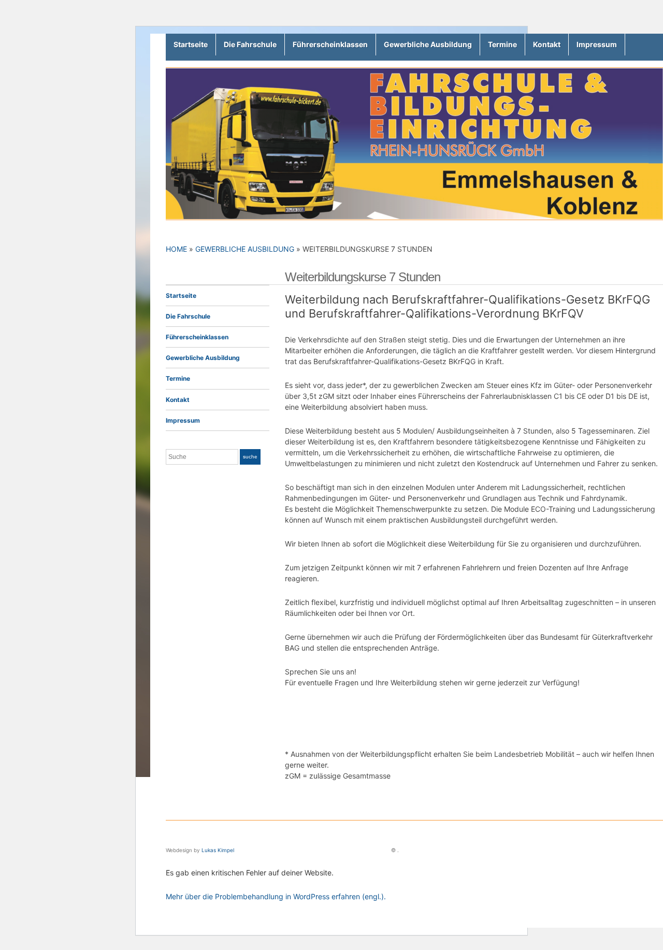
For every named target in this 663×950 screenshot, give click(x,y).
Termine (502, 44)
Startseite (191, 44)
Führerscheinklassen (330, 44)
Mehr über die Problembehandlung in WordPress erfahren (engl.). (276, 896)
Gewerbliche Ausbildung (428, 44)
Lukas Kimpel (217, 850)
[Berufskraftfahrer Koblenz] (414, 142)
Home (176, 248)
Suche (250, 456)
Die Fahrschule (250, 44)
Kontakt (546, 44)
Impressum (596, 44)
